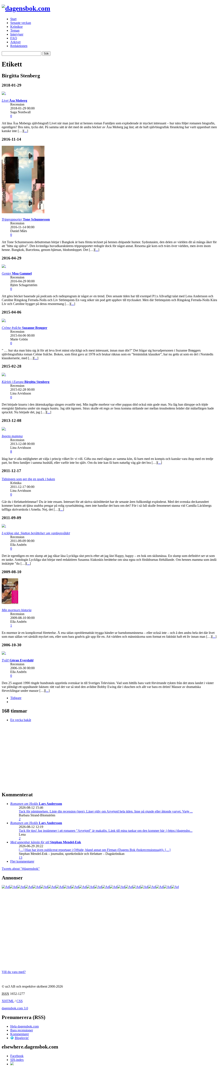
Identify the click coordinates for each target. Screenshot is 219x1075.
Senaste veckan (20, 23)
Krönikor (16, 26)
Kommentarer (19, 1034)
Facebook (17, 1056)
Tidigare (15, 698)
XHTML (8, 1001)
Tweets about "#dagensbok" (21, 868)
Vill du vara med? (14, 972)
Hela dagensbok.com (24, 1026)
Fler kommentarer (22, 861)
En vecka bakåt (20, 720)
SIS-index (17, 1060)
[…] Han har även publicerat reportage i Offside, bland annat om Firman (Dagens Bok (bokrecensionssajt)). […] (94, 850)
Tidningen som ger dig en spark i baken (28, 479)
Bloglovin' (22, 1038)
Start (13, 19)
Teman (14, 30)
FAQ (13, 38)
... (25, 131)
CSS (19, 1001)
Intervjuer (16, 34)
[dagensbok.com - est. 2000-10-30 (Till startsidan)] (26, 8)
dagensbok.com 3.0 (15, 1008)
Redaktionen (18, 46)
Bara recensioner (21, 1030)
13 (20, 857)
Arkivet (15, 42)
